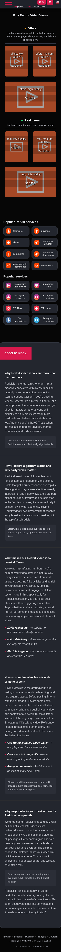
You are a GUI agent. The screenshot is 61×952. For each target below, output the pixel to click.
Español (18, 936)
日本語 (47, 941)
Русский (29, 936)
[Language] (57, 2)
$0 (43, 2)
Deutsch (53, 936)
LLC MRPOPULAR (38, 946)
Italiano (15, 941)
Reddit (29, 7)
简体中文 (26, 941)
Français (41, 936)
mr (19, 7)
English (7, 936)
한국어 (37, 941)
